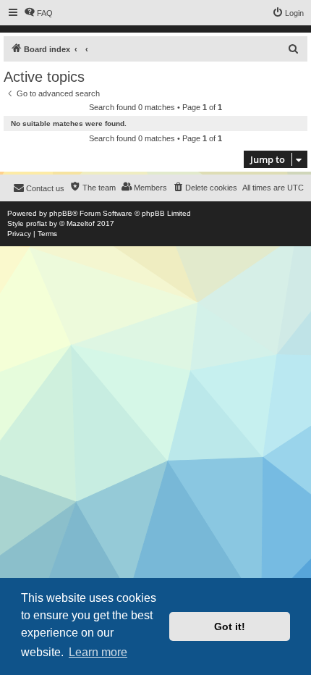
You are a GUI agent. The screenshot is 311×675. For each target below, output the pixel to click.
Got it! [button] (229, 626)
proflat (36, 223)
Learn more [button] (98, 652)
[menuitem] (38, 13)
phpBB (60, 213)
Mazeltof (81, 223)
